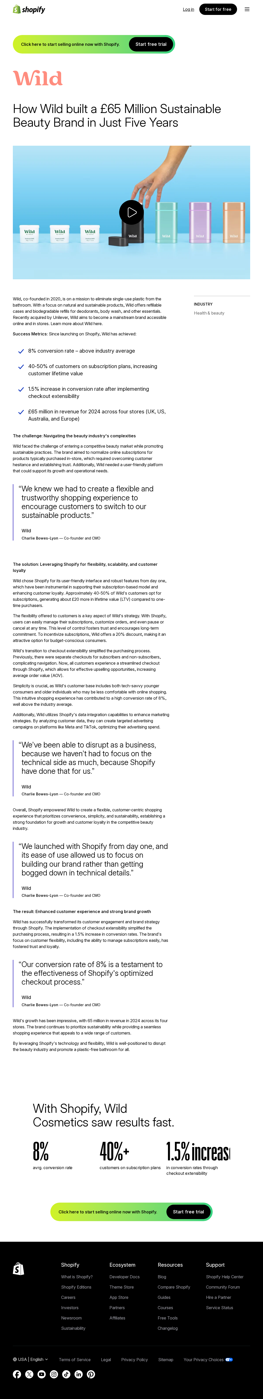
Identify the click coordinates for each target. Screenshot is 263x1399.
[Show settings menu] (235, 275)
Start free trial (151, 44)
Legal (106, 1359)
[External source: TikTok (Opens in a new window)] (66, 1374)
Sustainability (73, 1328)
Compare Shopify (174, 1287)
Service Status (219, 1307)
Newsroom (71, 1317)
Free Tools (168, 1317)
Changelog (168, 1328)
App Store (118, 1297)
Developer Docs (124, 1276)
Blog (162, 1276)
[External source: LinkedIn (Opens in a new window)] (78, 1374)
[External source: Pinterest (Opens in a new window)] (91, 1374)
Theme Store (121, 1287)
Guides (164, 1297)
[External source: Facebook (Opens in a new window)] (17, 1374)
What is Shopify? (77, 1276)
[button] (247, 9)
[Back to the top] (18, 1268)
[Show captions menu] (214, 275)
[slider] (122, 275)
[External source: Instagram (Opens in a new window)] (54, 1374)
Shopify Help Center (224, 1276)
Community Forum (223, 1287)
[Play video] (131, 212)
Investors (70, 1307)
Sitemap (165, 1359)
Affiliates (117, 1317)
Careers (68, 1297)
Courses (165, 1307)
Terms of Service (75, 1359)
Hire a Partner (218, 1297)
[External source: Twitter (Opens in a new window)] (29, 1374)
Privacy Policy (134, 1359)
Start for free (218, 9)
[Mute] (224, 275)
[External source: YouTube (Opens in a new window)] (41, 1374)
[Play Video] (18, 275)
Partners (117, 1307)
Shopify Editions (76, 1287)
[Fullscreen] (245, 275)
